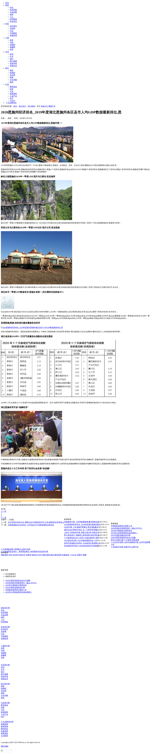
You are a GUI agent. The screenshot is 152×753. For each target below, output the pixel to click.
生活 (7, 52)
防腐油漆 (65, 555)
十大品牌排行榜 (7, 722)
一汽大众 (73, 555)
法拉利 (15, 555)
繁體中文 (52, 106)
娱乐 (7, 68)
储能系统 (4, 555)
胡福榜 (12, 45)
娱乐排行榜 (5, 684)
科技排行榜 (5, 627)
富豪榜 (12, 47)
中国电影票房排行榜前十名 (121, 526)
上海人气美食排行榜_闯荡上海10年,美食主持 (81, 532)
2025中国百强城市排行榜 (120, 535)
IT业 (11, 31)
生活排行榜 (5, 665)
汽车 (11, 91)
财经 (7, 5)
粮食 (44, 555)
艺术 (11, 56)
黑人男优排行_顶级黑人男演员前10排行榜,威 (81, 535)
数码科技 (4, 729)
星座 (11, 82)
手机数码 (13, 33)
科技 (7, 24)
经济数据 (13, 19)
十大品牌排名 (11, 103)
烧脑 (84, 555)
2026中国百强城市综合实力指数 (123, 538)
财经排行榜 (5, 608)
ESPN (39, 555)
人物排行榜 (5, 646)
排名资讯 (13, 21)
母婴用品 (4, 733)
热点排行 (22, 106)
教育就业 (13, 87)
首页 (7, 3)
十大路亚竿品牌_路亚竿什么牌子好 (124, 547)
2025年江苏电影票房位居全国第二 (124, 533)
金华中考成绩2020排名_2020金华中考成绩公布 (82, 543)
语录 (11, 49)
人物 (7, 38)
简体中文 (44, 106)
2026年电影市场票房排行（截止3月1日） (127, 528)
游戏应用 (13, 35)
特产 (11, 98)
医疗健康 (13, 61)
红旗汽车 (21, 555)
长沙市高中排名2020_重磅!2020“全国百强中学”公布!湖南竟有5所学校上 (36, 522)
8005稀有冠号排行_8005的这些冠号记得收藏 (81, 546)
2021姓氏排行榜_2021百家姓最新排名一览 (80, 540)
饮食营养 (4, 731)
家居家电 (13, 94)
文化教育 (4, 736)
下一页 (3, 518)
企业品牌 (13, 12)
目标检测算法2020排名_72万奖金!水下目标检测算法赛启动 (31, 525)
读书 (11, 54)
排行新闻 (31, 106)
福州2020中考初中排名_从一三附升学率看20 (81, 530)
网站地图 (4, 746)
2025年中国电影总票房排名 (121, 531)
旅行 (11, 59)
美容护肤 (13, 63)
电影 (11, 70)
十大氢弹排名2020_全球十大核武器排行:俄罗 (81, 538)
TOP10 (12, 101)
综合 (11, 7)
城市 (11, 14)
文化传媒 (13, 80)
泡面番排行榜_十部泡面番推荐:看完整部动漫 (81, 522)
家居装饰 (4, 724)
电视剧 (12, 73)
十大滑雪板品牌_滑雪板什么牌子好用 (15, 549)
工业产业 (13, 96)
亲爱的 (28, 555)
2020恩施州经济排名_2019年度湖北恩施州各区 (82, 524)
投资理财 (13, 10)
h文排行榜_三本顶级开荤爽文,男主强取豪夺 (81, 527)
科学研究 (13, 26)
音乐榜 (12, 75)
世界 (11, 40)
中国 (11, 42)
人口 (11, 17)
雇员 (52, 555)
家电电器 (4, 726)
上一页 (3, 511)
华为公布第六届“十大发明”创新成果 (125, 540)
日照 (10, 555)
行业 (7, 84)
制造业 (34, 555)
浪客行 (79, 555)
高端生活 (13, 66)
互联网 (12, 28)
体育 (11, 89)
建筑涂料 (57, 555)
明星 (11, 77)
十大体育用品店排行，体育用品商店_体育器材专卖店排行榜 (24, 551)
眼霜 (48, 555)
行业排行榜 (5, 703)
